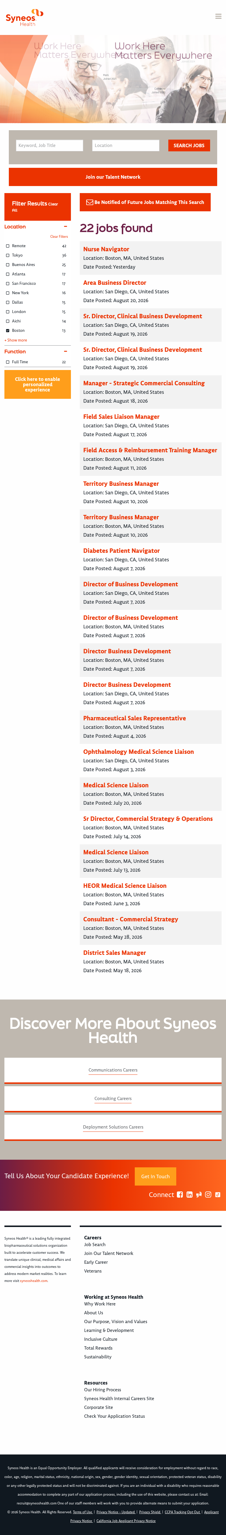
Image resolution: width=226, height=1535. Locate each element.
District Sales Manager (114, 953)
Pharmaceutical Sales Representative (134, 718)
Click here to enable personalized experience (37, 384)
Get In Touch (155, 1176)
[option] (113, 79)
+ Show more (15, 340)
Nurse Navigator (106, 249)
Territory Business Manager (121, 484)
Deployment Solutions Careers (113, 1127)
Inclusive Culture (100, 1339)
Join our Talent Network (113, 177)
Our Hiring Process (102, 1389)
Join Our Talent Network (108, 1253)
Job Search (95, 1244)
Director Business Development (127, 651)
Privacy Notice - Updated (116, 1512)
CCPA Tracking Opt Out (183, 1512)
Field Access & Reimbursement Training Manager (150, 450)
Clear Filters (59, 237)
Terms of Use (83, 1512)
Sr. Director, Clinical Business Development (142, 316)
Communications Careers (113, 1070)
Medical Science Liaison (116, 785)
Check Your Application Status (114, 1416)
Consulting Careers (113, 1099)
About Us (93, 1312)
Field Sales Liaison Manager (121, 417)
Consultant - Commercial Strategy (130, 919)
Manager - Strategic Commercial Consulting (144, 383)
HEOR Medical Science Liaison (125, 886)
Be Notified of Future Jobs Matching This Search (149, 202)
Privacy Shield (150, 1512)
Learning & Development (109, 1330)
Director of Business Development (130, 584)
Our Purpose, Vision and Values (115, 1321)
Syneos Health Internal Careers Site (119, 1398)
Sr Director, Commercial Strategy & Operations (148, 819)
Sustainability (98, 1357)
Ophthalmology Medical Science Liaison (138, 752)
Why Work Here (100, 1304)
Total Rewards (98, 1348)
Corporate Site (98, 1407)
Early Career (96, 1262)
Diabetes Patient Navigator (121, 551)
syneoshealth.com (33, 1281)
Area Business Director (114, 283)
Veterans (93, 1271)
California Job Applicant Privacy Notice (126, 1521)
